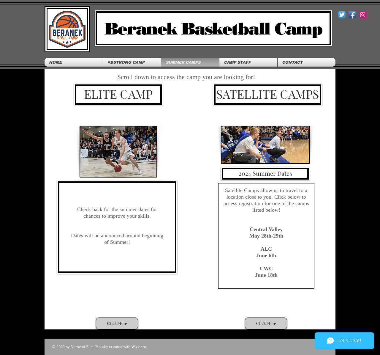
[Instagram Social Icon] (362, 14)
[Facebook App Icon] (352, 14)
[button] (117, 323)
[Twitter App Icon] (342, 14)
